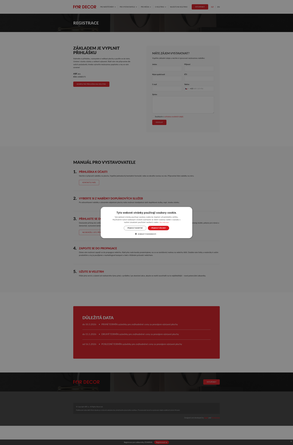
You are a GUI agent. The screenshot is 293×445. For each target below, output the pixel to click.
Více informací (164, 222)
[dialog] (146, 222)
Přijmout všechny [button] (158, 228)
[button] (146, 234)
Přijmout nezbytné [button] (135, 228)
